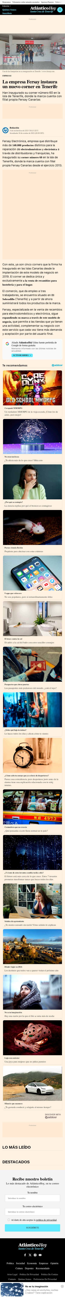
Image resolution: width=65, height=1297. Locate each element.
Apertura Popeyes (47, 2)
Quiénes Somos (9, 10)
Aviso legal (12, 1274)
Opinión (54, 1263)
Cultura (19, 1268)
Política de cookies (49, 1274)
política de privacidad (46, 1219)
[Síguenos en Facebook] (25, 1255)
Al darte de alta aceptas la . (34, 1219)
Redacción (14, 127)
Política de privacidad (29, 1274)
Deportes (29, 1268)
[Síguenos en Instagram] (35, 1255)
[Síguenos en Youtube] (40, 1255)
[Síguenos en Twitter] (30, 1255)
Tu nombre (32, 1192)
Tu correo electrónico (33, 1206)
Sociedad (20, 1263)
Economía (32, 1263)
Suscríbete (7, 13)
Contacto (12, 1279)
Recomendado (43, 1268)
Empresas (6, 76)
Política (10, 1263)
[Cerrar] (62, 1286)
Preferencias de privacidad (45, 1279)
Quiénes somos (24, 1279)
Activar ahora (21, 355)
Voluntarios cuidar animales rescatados (25, 2)
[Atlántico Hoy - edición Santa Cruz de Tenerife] (43, 9)
